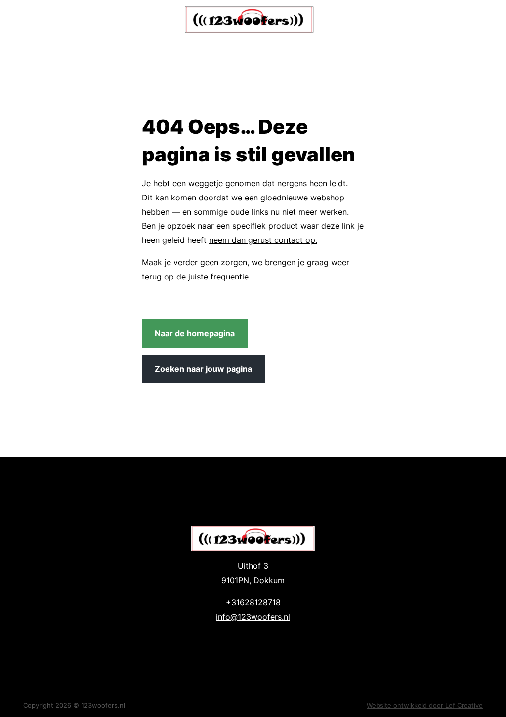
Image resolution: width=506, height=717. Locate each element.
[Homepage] (249, 19)
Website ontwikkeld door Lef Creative (425, 705)
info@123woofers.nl (253, 617)
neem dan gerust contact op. (263, 240)
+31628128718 (253, 602)
